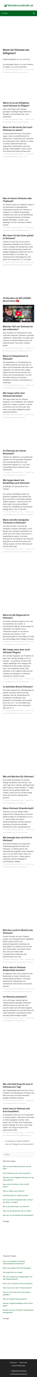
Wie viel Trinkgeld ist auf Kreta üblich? (19, 1144)
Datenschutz (23, 1362)
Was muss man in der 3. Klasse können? (17, 1288)
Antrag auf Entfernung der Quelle (14, 69)
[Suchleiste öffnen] (34, 13)
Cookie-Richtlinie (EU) (18, 1365)
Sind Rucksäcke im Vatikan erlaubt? (15, 1195)
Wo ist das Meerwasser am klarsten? (16, 1206)
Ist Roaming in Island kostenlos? (17, 1141)
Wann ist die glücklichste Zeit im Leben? (17, 1211)
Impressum (13, 1362)
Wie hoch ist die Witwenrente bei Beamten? (18, 1215)
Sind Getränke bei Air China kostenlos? (17, 1173)
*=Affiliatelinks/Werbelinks (19, 1371)
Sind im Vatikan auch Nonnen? (13, 1191)
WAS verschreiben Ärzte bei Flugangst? (17, 1268)
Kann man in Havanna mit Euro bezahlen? (18, 1283)
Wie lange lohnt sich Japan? (13, 1272)
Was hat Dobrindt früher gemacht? (15, 1299)
